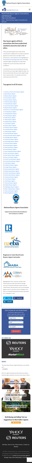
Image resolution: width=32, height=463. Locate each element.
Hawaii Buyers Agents (10, 115)
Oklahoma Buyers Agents (11, 165)
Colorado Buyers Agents (10, 103)
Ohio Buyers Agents (10, 163)
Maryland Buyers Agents (11, 133)
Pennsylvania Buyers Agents (12, 169)
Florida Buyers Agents (10, 111)
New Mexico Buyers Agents (12, 155)
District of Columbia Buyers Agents (14, 109)
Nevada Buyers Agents (11, 149)
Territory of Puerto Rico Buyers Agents (14, 92)
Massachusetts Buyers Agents (12, 135)
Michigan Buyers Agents (11, 137)
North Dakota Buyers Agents (12, 161)
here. (16, 77)
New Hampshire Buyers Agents (13, 151)
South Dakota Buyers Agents (12, 175)
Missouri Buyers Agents (11, 143)
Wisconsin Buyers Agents (11, 191)
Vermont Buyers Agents (11, 183)
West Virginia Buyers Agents (12, 189)
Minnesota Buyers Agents (11, 139)
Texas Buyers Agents (10, 179)
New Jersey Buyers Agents (12, 153)
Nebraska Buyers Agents (11, 147)
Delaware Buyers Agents (10, 107)
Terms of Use (11, 444)
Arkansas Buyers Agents (10, 99)
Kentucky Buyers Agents (11, 127)
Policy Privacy (19, 444)
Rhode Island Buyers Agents (12, 171)
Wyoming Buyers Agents (11, 193)
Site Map (4, 444)
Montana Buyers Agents (11, 145)
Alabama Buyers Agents (10, 96)
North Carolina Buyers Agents (12, 159)
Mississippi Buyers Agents (11, 141)
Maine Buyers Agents (10, 131)
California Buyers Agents (10, 101)
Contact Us (26, 444)
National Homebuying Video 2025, (14, 59)
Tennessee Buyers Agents (11, 177)
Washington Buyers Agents (12, 187)
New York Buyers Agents (11, 157)
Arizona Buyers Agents (10, 97)
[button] (29, 9)
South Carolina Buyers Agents (12, 173)
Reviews (16, 446)
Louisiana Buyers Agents (11, 129)
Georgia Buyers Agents (11, 113)
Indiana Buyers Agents (10, 121)
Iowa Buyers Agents (10, 123)
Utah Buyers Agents (10, 181)
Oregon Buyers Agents (11, 167)
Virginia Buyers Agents (11, 185)
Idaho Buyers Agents (10, 117)
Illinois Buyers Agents (10, 119)
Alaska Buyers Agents (9, 93)
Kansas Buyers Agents (10, 125)
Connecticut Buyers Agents (11, 105)
